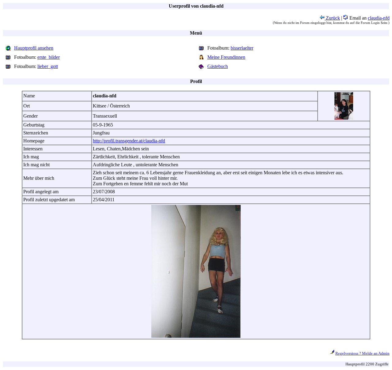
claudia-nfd (379, 18)
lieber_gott (47, 66)
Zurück (332, 18)
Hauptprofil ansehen (33, 48)
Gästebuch (217, 66)
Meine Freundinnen (226, 57)
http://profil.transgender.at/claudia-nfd (129, 140)
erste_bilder (48, 57)
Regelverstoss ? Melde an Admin (362, 353)
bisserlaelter (242, 48)
